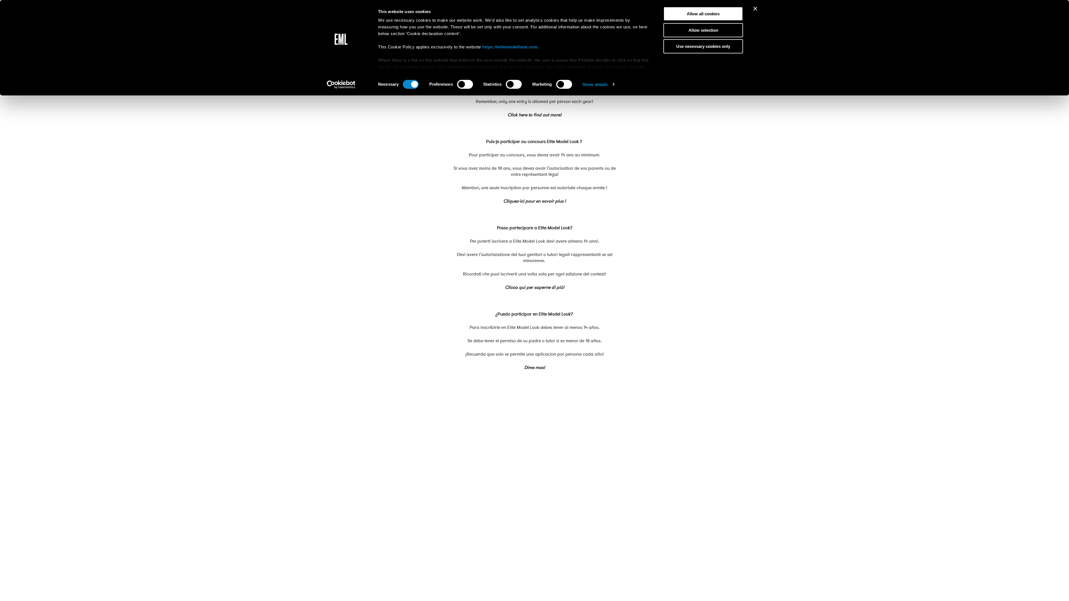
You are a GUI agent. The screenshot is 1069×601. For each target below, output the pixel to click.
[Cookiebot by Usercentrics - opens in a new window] (341, 84)
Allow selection (703, 30)
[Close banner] (755, 9)
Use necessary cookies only (703, 46)
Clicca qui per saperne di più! (534, 287)
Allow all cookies (703, 13)
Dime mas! (534, 367)
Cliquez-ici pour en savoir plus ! (534, 201)
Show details (595, 84)
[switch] (465, 84)
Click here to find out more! (534, 115)
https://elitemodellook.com (509, 47)
